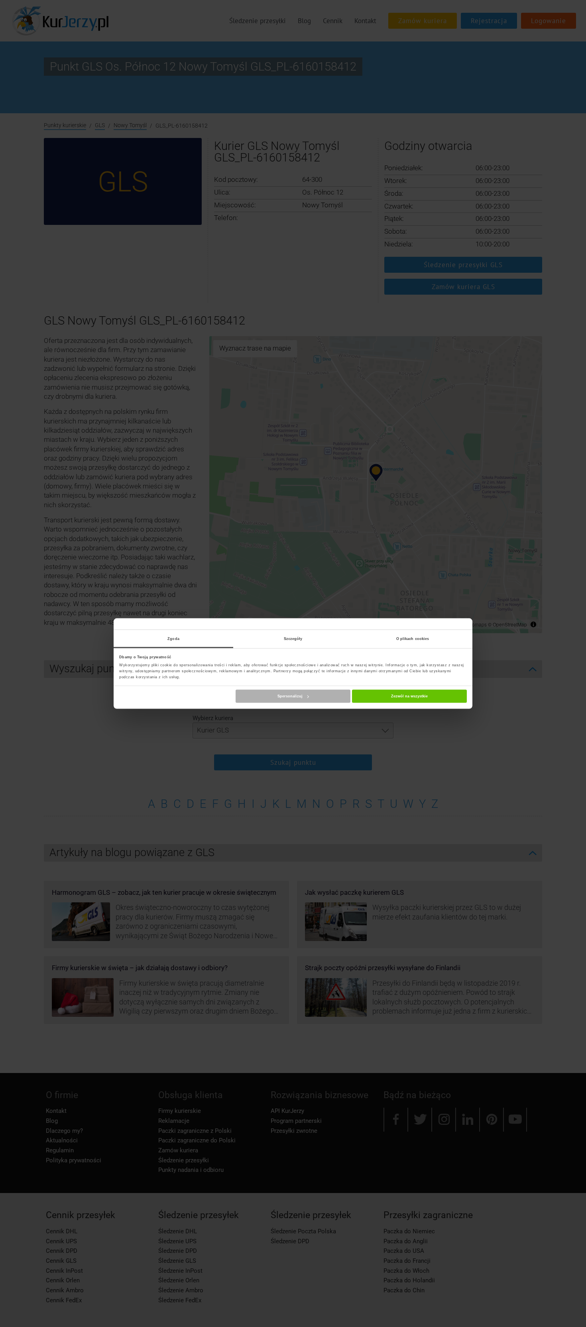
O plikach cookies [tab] (412, 638)
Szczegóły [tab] (293, 638)
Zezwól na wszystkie (409, 696)
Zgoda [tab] (173, 638)
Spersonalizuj (290, 696)
